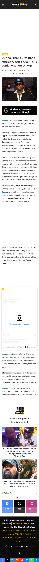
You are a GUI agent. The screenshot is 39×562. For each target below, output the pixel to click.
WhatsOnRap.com (20, 523)
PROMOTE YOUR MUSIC (23, 534)
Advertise (11, 534)
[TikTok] (27, 422)
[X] (14, 422)
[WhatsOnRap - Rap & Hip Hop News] (19, 4)
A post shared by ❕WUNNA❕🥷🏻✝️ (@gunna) (19, 347)
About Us (6, 530)
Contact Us (19, 541)
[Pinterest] (22, 422)
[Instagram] (24, 422)
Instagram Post (7, 537)
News (5, 54)
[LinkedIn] (17, 422)
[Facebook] (11, 422)
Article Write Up (19, 537)
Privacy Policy (15, 530)
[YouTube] (19, 422)
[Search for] (36, 5)
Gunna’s (5, 388)
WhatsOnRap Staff (10, 70)
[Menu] (3, 5)
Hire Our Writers (31, 537)
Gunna (4, 120)
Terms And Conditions (28, 530)
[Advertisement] (19, 30)
